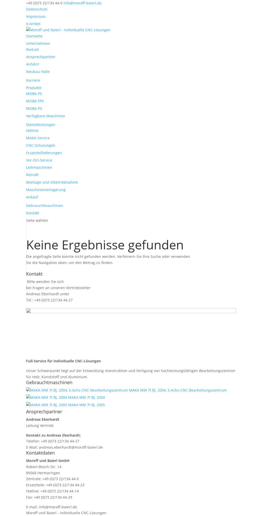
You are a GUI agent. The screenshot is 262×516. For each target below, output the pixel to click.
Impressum (36, 16)
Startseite (34, 36)
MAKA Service (38, 137)
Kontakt (32, 212)
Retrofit (32, 174)
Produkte (33, 87)
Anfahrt (32, 64)
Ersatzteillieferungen (44, 152)
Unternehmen (38, 43)
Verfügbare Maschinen (45, 115)
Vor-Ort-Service (39, 160)
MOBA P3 (34, 108)
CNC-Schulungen (40, 145)
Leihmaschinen (39, 167)
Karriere (33, 80)
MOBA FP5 (35, 101)
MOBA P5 (34, 93)
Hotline (32, 130)
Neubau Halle (38, 71)
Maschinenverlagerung (46, 189)
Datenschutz (37, 9)
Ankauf (32, 197)
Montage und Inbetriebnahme (52, 182)
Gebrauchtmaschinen (44, 205)
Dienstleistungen (40, 124)
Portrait (32, 49)
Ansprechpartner (41, 56)
